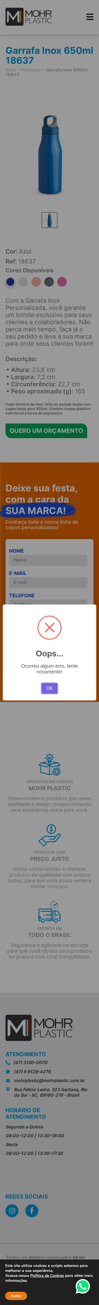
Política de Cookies (47, 1275)
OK (49, 688)
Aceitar (16, 1296)
